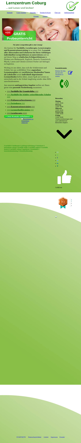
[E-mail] (57, 152)
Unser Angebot (21, 13)
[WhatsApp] (57, 155)
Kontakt (36, 16)
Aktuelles (33, 13)
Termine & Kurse (45, 13)
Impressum (54, 437)
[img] (40, 29)
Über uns (57, 13)
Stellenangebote (69, 13)
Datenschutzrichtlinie (34, 437)
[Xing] (57, 166)
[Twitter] (57, 160)
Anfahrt (45, 16)
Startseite (10, 13)
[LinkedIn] (57, 163)
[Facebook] (57, 158)
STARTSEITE (21, 437)
